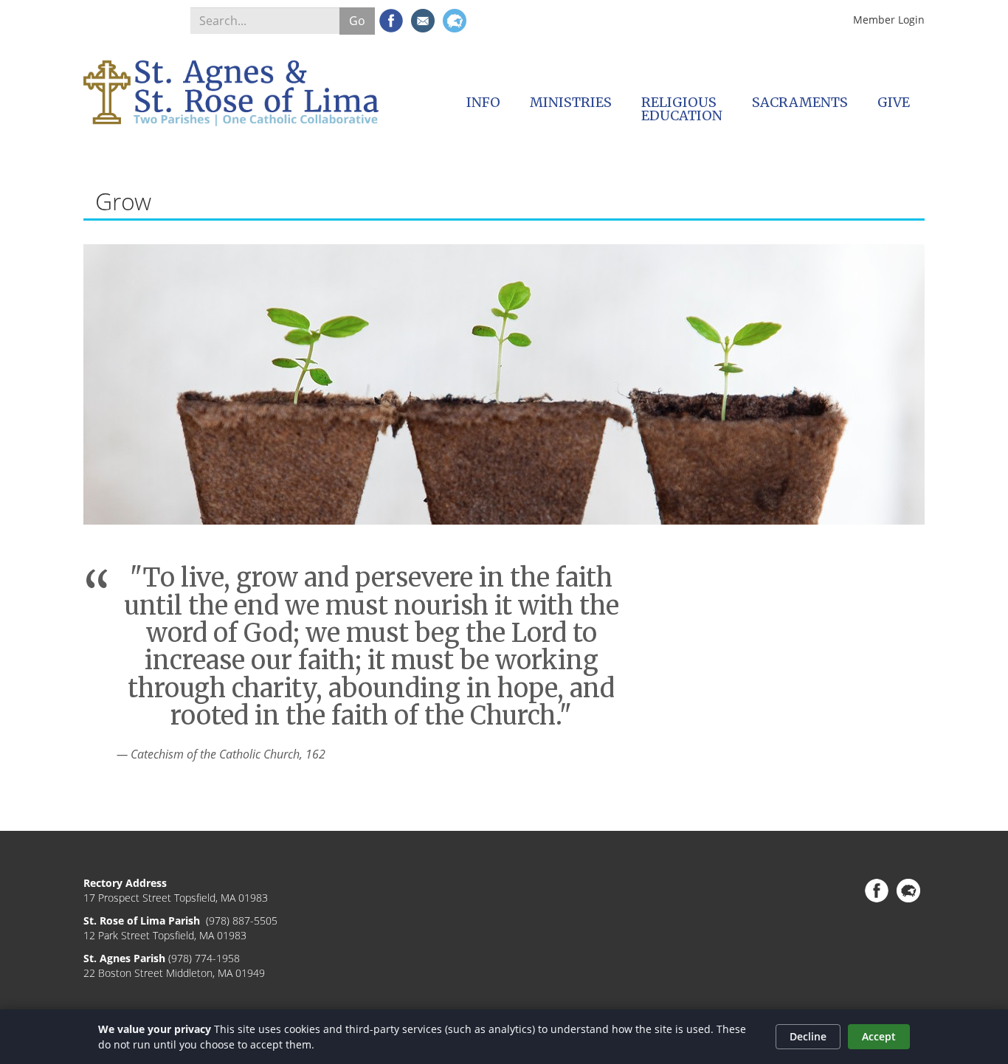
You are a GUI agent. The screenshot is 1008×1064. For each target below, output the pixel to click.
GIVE (893, 102)
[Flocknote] (454, 20)
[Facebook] (391, 20)
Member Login (889, 20)
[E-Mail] (423, 20)
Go (357, 21)
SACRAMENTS (800, 102)
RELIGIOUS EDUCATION (681, 109)
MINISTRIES (571, 102)
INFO (483, 102)
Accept (879, 1036)
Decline (808, 1036)
